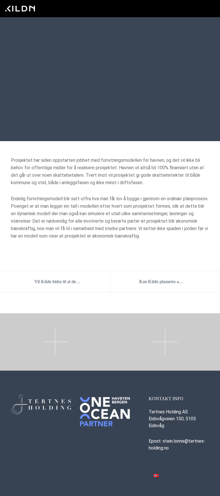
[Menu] (210, 8)
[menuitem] (156, 475)
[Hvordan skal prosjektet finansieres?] (93, 303)
